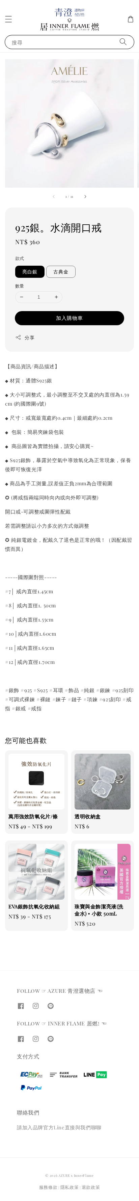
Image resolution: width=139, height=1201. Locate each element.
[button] (8, 19)
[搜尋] (123, 41)
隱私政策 (69, 1187)
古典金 (60, 271)
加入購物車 (69, 317)
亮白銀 (29, 271)
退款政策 (91, 1187)
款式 (19, 258)
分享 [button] (29, 337)
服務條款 (48, 1187)
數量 (19, 286)
